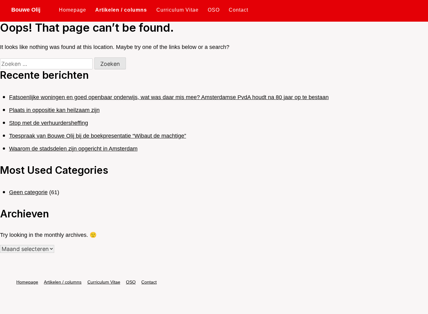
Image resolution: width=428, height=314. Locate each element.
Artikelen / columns (121, 10)
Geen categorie (28, 192)
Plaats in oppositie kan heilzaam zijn (54, 110)
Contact (238, 10)
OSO (214, 10)
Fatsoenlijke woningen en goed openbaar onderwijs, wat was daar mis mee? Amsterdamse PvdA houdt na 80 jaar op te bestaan (169, 97)
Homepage (72, 10)
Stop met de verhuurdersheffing (48, 123)
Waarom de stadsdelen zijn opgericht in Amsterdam (73, 149)
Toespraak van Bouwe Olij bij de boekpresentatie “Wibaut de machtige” (97, 136)
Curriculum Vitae (177, 10)
